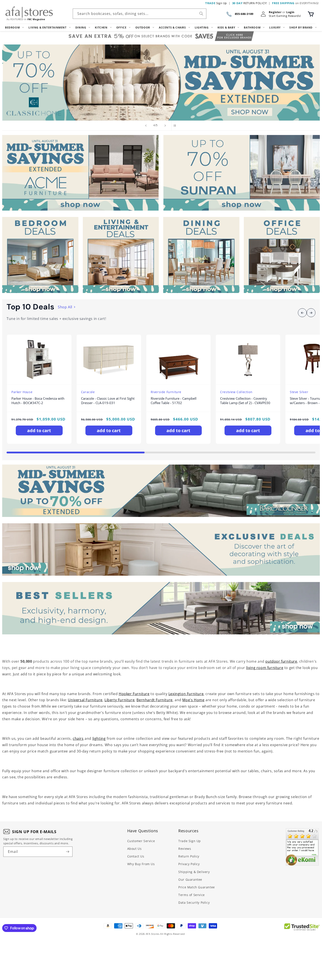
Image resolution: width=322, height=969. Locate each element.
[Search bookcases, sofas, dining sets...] (201, 13)
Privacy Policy (189, 864)
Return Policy (188, 856)
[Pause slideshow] (176, 125)
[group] (161, 82)
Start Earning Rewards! (285, 16)
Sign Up (216, 3)
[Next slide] (165, 125)
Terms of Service (191, 895)
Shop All (65, 307)
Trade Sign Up (189, 841)
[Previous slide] (146, 125)
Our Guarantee (190, 879)
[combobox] (139, 14)
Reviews (184, 849)
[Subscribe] (67, 852)
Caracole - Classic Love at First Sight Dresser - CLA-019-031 (107, 400)
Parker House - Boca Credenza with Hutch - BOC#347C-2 (37, 400)
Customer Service (141, 841)
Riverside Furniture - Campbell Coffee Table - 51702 (173, 400)
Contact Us (135, 856)
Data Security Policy (194, 902)
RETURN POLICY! (249, 3)
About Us (134, 849)
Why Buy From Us (141, 864)
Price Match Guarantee (196, 887)
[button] (310, 14)
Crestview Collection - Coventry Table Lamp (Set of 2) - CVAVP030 (245, 400)
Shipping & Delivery (194, 872)
